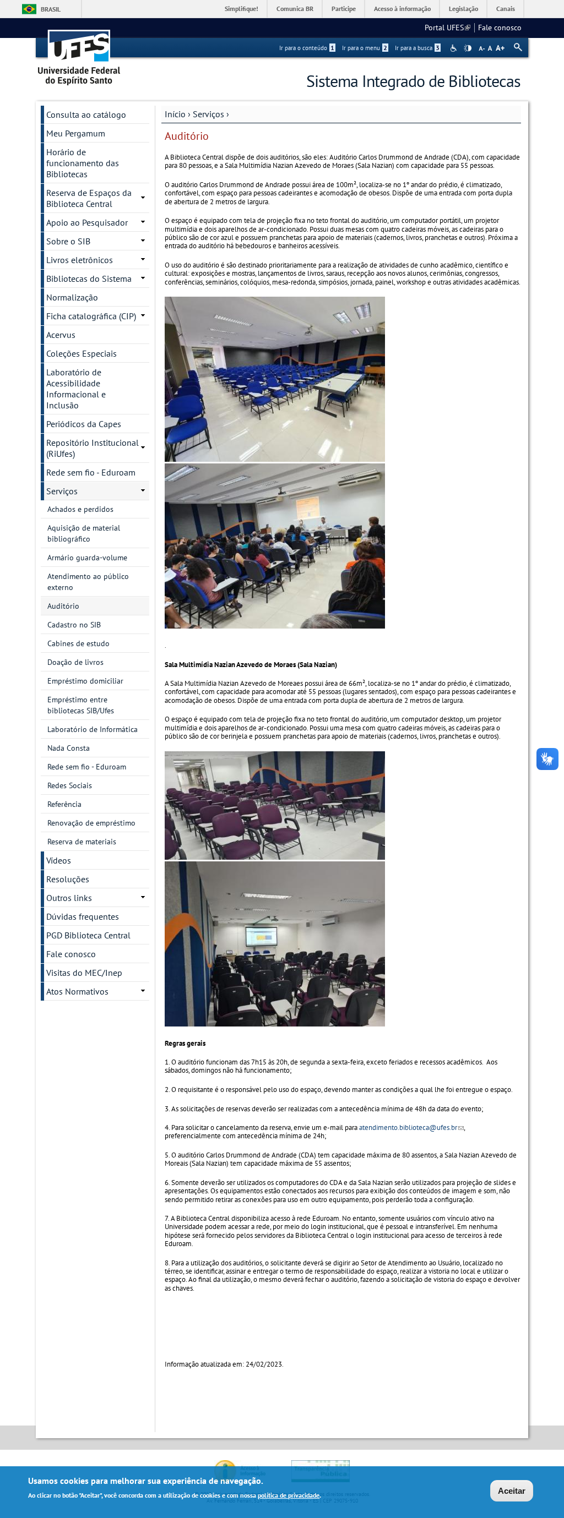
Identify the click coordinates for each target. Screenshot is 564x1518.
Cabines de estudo (78, 643)
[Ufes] (79, 53)
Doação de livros (75, 662)
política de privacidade (288, 1495)
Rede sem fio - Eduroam (90, 472)
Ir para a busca (417, 48)
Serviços (208, 113)
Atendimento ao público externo (88, 581)
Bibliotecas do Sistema (89, 278)
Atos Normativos (77, 991)
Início (175, 113)
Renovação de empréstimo (91, 823)
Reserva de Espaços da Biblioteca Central (89, 198)
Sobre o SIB (68, 241)
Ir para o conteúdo (306, 48)
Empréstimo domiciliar (85, 681)
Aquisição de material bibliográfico (83, 533)
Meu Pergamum (75, 133)
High (467, 48)
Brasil (51, 9)
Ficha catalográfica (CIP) (91, 315)
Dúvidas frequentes (82, 916)
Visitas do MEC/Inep (84, 972)
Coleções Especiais (81, 353)
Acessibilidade (455, 48)
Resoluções (67, 878)
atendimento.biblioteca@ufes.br (411, 1127)
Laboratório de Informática (92, 729)
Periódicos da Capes (83, 423)
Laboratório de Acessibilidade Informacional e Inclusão (76, 389)
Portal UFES (447, 27)
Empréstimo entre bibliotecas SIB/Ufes (80, 705)
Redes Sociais (69, 785)
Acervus (60, 334)
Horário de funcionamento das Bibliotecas (82, 162)
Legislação (463, 8)
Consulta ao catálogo (86, 114)
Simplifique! (241, 8)
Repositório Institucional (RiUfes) (92, 448)
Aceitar (511, 1490)
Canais (505, 8)
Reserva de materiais (81, 842)
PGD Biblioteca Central (88, 935)
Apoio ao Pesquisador (87, 222)
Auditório (63, 606)
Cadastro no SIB (74, 625)
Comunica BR (294, 8)
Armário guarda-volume (87, 558)
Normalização (72, 297)
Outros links (69, 897)
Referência (64, 804)
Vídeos (58, 860)
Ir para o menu (364, 48)
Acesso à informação (402, 8)
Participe (344, 8)
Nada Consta (68, 748)
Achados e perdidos (80, 509)
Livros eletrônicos (79, 259)
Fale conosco (500, 27)
